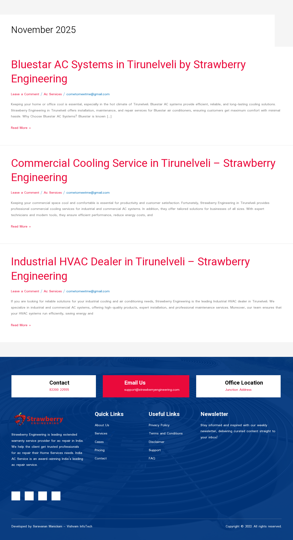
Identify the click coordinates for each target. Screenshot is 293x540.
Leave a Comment (25, 94)
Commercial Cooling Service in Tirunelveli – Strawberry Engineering (143, 170)
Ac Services (53, 94)
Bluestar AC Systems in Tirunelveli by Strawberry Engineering (128, 72)
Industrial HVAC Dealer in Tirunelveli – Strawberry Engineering (130, 269)
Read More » (21, 128)
